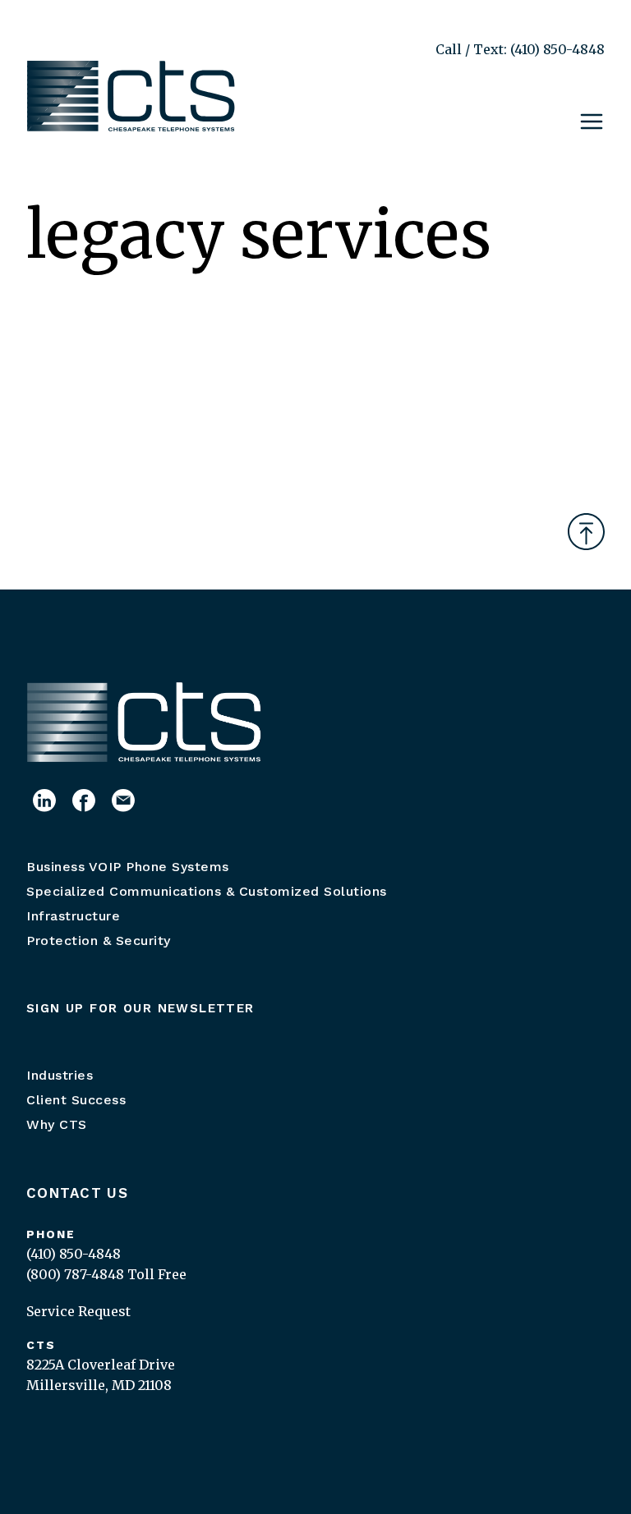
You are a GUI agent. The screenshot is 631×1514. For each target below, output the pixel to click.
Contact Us (77, 1193)
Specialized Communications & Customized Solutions (206, 891)
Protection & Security (98, 940)
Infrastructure (73, 916)
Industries (59, 1075)
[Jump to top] (586, 531)
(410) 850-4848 (73, 1254)
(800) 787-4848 (75, 1274)
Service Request (78, 1311)
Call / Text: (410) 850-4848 (520, 49)
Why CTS (56, 1124)
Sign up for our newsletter (140, 1008)
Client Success (76, 1100)
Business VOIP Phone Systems (127, 866)
